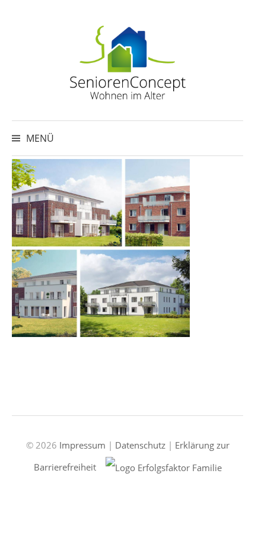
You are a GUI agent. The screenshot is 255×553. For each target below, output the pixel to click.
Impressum (82, 445)
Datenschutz (140, 445)
